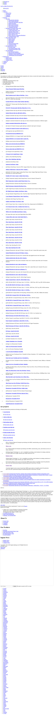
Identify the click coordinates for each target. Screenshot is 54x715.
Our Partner (8, 14)
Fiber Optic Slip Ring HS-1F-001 (13, 247)
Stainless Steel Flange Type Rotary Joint (15, 201)
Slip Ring (8, 18)
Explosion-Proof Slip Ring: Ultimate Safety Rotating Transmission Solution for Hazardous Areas (29, 473)
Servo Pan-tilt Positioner (13, 51)
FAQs (4, 63)
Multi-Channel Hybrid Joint (14, 33)
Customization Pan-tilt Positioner (15, 55)
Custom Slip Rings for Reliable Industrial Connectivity (20, 477)
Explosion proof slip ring (8, 427)
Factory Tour (8, 13)
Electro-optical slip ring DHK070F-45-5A (15, 149)
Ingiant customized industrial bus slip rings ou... (16, 123)
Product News (9, 58)
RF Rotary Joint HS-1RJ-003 (12, 336)
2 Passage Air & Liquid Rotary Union (14, 154)
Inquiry (25, 506)
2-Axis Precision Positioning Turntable (14, 351)
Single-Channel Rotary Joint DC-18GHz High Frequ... (18, 279)
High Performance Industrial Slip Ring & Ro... (16, 186)
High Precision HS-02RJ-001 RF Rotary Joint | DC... (17, 310)
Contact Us (5, 61)
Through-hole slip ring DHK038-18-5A (14, 133)
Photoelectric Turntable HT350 (13, 398)
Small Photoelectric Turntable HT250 (14, 403)
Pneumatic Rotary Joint (13, 31)
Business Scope (9, 455)
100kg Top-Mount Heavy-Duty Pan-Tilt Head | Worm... (18, 370)
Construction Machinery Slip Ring (15, 22)
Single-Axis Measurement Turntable (14, 346)
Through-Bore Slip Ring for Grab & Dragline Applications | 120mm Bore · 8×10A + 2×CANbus (28, 485)
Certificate (8, 15)
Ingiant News (6, 56)
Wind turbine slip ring (8, 422)
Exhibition (8, 16)
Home (4, 10)
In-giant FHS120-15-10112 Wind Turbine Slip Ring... (17, 101)
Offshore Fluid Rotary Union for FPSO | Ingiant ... (17, 169)
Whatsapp (3, 548)
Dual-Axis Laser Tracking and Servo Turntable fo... (17, 357)
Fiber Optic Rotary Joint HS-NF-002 (14, 232)
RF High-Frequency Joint (11, 45)
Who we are (8, 446)
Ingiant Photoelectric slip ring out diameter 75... (16, 269)
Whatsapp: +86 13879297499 (9, 515)
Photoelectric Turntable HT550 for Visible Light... (17, 388)
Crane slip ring (6, 411)
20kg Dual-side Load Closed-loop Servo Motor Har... (17, 376)
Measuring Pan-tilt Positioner (14, 53)
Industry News (9, 57)
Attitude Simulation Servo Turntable (14, 341)
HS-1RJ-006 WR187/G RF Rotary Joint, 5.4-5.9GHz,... (18, 284)
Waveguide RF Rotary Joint (14, 48)
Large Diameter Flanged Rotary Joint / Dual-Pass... (17, 196)
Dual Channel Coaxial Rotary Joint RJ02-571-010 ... (17, 320)
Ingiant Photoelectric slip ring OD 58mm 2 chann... (17, 252)
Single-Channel (11, 38)
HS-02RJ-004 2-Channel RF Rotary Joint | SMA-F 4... (18, 305)
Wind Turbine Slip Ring (13, 21)
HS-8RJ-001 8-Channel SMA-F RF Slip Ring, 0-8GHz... (18, 295)
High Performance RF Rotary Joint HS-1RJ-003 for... (18, 326)
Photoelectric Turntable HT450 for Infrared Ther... (17, 393)
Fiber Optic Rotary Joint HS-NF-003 (14, 227)
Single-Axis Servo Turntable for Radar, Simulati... (17, 364)
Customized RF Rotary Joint (14, 49)
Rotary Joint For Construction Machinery (17, 35)
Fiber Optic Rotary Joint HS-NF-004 (14, 222)
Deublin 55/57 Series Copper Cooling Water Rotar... (17, 175)
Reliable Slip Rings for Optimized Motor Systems (18, 484)
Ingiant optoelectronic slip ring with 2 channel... (16, 258)
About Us (5, 11)
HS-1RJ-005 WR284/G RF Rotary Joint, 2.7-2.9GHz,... (18, 290)
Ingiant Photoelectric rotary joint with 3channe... (17, 274)
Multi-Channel (11, 40)
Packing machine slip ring (9, 432)
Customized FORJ (12, 44)
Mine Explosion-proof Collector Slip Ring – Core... (17, 95)
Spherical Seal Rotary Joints (12, 164)
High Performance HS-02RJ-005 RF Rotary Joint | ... (17, 315)
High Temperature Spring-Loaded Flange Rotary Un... (18, 181)
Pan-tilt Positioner (9, 50)
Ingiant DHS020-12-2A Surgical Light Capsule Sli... (17, 138)
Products (5, 17)
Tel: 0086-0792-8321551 (8, 513)
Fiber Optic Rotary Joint (11, 37)
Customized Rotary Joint (13, 36)
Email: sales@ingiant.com (8, 514)
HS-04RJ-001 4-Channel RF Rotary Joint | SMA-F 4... (18, 300)
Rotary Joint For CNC (13, 34)
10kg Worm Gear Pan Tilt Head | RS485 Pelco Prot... (18, 383)
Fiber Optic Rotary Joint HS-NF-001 (14, 237)
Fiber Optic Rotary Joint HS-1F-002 (14, 242)
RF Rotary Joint (11, 47)
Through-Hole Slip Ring (13, 20)
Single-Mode (11, 41)
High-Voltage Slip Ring (13, 25)
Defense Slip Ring (12, 23)
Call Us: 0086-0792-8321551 (7, 6)
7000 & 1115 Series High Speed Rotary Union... (16, 211)
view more (3, 505)
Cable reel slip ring (7, 417)
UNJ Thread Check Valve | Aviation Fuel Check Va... (18, 206)
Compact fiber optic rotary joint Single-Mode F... (17, 216)
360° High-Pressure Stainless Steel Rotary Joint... (17, 191)
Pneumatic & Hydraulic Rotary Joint (13, 28)
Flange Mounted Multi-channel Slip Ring (15, 89)
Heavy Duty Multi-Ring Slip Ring (13, 159)
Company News (9, 60)
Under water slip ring (8, 437)
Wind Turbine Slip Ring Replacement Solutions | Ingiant (20, 478)
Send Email (3, 547)
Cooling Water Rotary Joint (14, 30)
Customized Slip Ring (13, 27)
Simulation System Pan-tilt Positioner (16, 54)
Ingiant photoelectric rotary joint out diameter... (16, 264)
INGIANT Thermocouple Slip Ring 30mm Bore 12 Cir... (18, 107)
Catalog (2, 67)
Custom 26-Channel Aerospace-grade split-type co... (17, 128)
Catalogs (5, 62)
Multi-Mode (10, 42)
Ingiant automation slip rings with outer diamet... (17, 118)
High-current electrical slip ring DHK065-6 (15, 143)
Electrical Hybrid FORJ (13, 43)
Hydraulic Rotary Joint (13, 29)
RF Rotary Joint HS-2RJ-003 (12, 331)
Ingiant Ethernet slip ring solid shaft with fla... (16, 113)
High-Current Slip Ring (13, 24)
